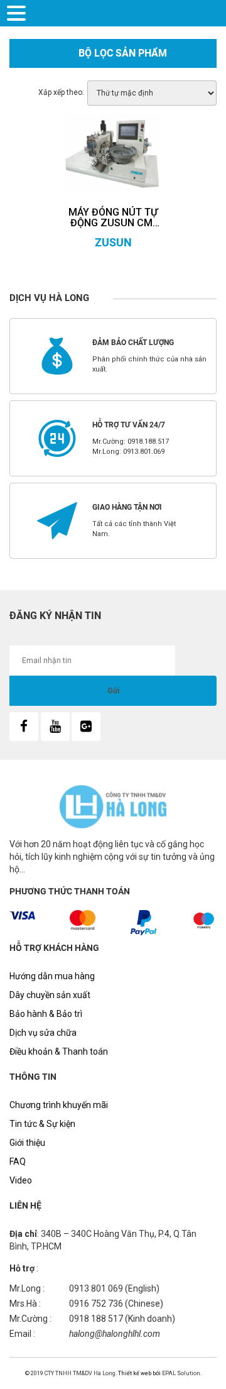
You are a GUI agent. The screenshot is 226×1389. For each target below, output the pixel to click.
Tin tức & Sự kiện (42, 1124)
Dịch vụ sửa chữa (43, 1033)
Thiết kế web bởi (139, 1373)
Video (20, 1180)
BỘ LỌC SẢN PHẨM (122, 53)
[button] (18, 12)
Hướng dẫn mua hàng (52, 976)
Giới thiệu (27, 1143)
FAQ (17, 1161)
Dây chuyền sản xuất (49, 995)
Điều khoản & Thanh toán (58, 1051)
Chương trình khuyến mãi (58, 1105)
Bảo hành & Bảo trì (45, 1014)
